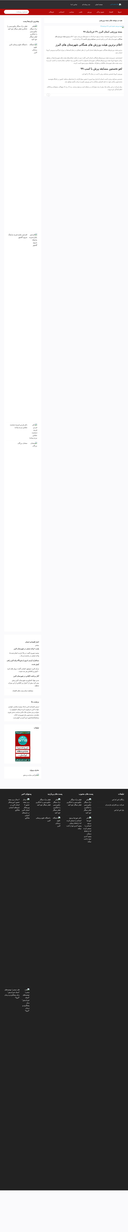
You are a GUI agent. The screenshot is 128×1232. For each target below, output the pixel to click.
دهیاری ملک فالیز (25, 712)
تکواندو (11, 707)
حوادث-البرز (35, 709)
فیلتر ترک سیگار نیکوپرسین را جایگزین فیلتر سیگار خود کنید (74, 802)
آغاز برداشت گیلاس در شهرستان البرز (26, 676)
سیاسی (17, 712)
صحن (13, 712)
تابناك (24, 707)
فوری (9, 712)
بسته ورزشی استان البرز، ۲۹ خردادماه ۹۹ (102, 31)
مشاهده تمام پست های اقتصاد (22, 691)
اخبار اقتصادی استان (32, 642)
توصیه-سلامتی (17, 707)
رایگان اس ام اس (118, 799)
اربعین (37, 707)
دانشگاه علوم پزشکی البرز (18, 45)
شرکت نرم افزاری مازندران (114, 805)
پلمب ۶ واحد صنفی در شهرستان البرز (26, 649)
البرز (27, 707)
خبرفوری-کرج (26, 709)
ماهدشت (36, 715)
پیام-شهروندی (22, 715)
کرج (26, 718)
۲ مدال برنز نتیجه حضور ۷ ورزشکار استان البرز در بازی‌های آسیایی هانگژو (14, 804)
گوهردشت (16, 718)
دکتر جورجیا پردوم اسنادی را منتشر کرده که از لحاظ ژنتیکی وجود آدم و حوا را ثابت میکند (73, 823)
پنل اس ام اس (119, 810)
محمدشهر (30, 715)
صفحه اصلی (99, 4)
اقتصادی (32, 707)
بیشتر (37, 645)
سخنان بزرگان (22, 443)
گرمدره (22, 718)
